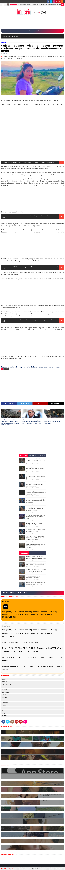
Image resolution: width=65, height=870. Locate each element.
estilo (4, 687)
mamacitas (5, 692)
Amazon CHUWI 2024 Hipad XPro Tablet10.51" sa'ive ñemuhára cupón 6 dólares (32, 659)
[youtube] (59, 1)
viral (3, 713)
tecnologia (5, 702)
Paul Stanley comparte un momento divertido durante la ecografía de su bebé (35, 516)
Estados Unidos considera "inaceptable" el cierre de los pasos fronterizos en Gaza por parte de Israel (10, 422)
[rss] (62, 1)
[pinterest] (56, 1)
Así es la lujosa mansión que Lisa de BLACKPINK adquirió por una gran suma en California (35, 484)
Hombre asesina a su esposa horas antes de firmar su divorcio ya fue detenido (33, 162)
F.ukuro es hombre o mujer (10, 36)
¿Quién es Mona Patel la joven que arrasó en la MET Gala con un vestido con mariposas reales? (35, 537)
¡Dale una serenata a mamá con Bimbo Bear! (20, 642)
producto (5, 700)
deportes (5, 681)
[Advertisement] (32, 22)
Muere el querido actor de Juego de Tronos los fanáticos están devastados (35, 545)
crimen (4, 679)
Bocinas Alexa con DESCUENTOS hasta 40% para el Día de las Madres (36, 570)
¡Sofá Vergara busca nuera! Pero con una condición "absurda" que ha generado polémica (35, 508)
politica (4, 697)
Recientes (23, 455)
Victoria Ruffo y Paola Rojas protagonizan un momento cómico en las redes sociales (36, 492)
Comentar (57, 403)
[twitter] (51, 1)
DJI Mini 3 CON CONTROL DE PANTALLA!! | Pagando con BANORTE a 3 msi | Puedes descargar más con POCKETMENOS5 (32, 650)
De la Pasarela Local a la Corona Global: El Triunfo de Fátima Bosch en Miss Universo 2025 (26, 4)
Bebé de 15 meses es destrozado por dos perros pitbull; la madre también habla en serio (30, 216)
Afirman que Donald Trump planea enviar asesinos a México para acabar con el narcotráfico (32, 421)
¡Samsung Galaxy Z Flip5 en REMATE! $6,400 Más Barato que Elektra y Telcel (36, 557)
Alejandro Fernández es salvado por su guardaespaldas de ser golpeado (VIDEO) (35, 476)
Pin (41, 403)
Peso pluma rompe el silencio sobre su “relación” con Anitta (35, 530)
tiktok (4, 705)
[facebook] (48, 1)
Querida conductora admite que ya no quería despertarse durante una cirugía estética (35, 500)
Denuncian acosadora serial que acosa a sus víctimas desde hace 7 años (53, 421)
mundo (3, 42)
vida (3, 708)
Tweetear (26, 403)
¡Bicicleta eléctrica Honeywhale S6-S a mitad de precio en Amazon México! (36, 563)
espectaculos (60, 4)
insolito (4, 689)
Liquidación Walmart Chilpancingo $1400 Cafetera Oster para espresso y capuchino (32, 668)
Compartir (10, 403)
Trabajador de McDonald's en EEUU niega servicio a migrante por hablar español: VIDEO (30, 320)
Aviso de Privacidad (33, 869)
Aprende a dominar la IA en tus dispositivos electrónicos (34, 576)
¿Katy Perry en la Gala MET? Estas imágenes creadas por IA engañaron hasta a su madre (36, 468)
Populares (32, 455)
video (3, 710)
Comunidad (41, 455)
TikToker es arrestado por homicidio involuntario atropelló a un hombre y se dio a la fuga (30, 267)
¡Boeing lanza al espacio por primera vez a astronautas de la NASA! (35, 583)
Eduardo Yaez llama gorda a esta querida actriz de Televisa (35, 524)
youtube (4, 715)
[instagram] (54, 1)
